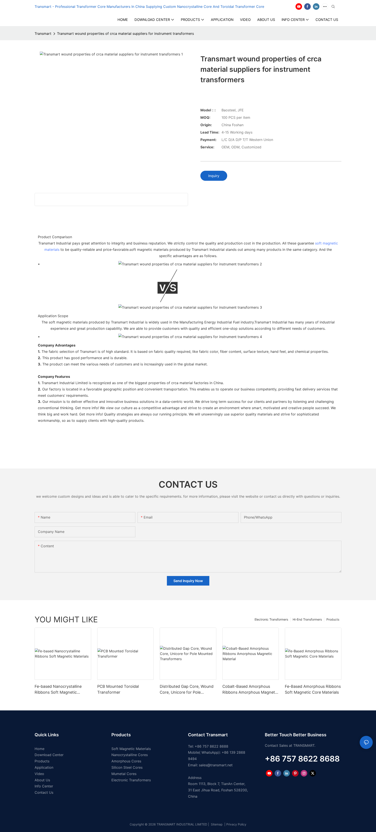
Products (332, 619)
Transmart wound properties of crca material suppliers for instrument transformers (125, 33)
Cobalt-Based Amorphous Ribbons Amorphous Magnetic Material (250, 689)
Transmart (43, 33)
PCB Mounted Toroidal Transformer (118, 689)
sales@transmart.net (216, 765)
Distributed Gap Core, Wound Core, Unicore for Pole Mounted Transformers (186, 689)
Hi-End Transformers (307, 619)
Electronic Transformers (271, 619)
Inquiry (213, 176)
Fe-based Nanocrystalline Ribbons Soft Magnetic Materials (58, 689)
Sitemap (216, 824)
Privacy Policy (236, 824)
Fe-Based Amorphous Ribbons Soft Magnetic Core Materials (313, 689)
